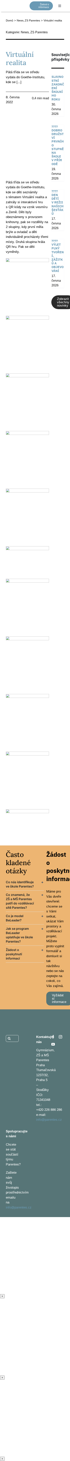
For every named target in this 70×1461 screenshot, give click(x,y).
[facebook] (53, 1037)
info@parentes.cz (49, 1119)
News (25, 32)
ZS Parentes (39, 32)
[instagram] (60, 1037)
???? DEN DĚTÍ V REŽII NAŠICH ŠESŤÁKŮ (58, 202)
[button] (25, 884)
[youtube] (53, 1044)
